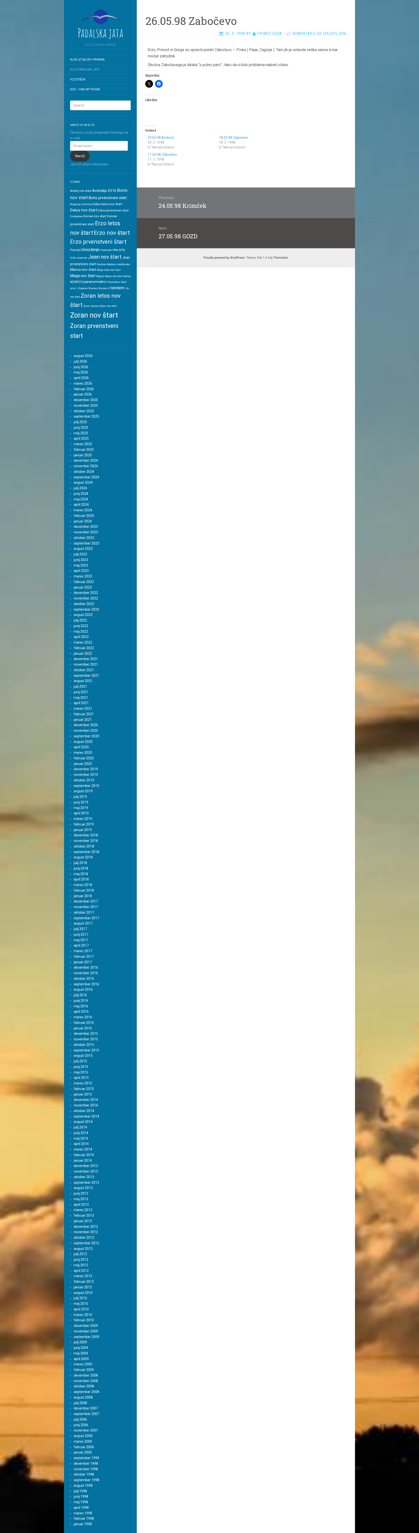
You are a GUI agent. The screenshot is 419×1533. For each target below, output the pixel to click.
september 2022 (86, 609)
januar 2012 (83, 1287)
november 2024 (86, 466)
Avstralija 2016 (104, 190)
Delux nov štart (83, 210)
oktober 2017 (84, 912)
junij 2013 (81, 1193)
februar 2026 (84, 389)
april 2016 (81, 1011)
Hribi (73, 257)
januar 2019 (83, 830)
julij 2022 (80, 620)
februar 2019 (84, 824)
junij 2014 (81, 1133)
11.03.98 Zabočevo (162, 154)
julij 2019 (80, 797)
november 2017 (86, 907)
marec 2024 (83, 510)
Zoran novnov (90, 306)
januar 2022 (83, 653)
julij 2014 (80, 1127)
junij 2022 (81, 626)
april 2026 (81, 378)
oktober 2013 (84, 1177)
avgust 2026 (83, 356)
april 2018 (81, 879)
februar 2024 (84, 516)
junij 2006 (81, 1425)
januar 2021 (83, 720)
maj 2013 (81, 1199)
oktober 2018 (84, 846)
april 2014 (81, 1144)
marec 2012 (83, 1276)
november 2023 (86, 532)
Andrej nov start (80, 191)
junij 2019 (81, 802)
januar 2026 (83, 394)
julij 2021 (80, 686)
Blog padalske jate (85, 69)
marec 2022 (83, 642)
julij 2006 (80, 1419)
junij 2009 (81, 1348)
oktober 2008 (84, 1386)
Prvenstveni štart (116, 282)
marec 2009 (83, 1364)
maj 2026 (81, 372)
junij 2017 (81, 934)
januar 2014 (83, 1160)
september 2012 (86, 1243)
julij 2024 (80, 488)
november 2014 (86, 1105)
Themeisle (281, 257)
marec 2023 (83, 576)
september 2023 (86, 543)
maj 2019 (81, 808)
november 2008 (86, 1381)
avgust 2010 (83, 1293)
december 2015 (86, 1033)
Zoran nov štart (94, 315)
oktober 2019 (84, 780)
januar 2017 (83, 962)
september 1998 (86, 1480)
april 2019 (81, 813)
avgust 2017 (83, 923)
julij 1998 (80, 1491)
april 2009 (81, 1359)
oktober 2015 (84, 1045)
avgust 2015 (83, 1056)
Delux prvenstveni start (113, 210)
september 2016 (86, 984)
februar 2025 (84, 449)
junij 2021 (81, 692)
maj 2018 (81, 874)
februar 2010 (84, 1320)
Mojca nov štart (113, 276)
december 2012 (86, 1227)
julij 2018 (80, 863)
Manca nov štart (83, 269)
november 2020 (86, 730)
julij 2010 (80, 1298)
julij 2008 (80, 1403)
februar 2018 (84, 890)
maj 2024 (81, 499)
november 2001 (86, 1430)
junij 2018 (81, 868)
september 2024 (86, 477)
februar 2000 (84, 1447)
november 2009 (86, 1331)
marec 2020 (83, 753)
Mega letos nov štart (109, 270)
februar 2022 (84, 648)
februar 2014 (84, 1155)
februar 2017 (84, 956)
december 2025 (86, 400)
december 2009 (86, 1326)
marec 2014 (83, 1149)
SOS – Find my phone (85, 89)
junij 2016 (81, 1001)
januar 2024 (83, 521)
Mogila (100, 276)
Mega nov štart (82, 275)
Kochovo (101, 264)
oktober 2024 (84, 472)
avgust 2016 (83, 989)
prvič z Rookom (79, 288)
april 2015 (81, 1078)
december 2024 (86, 460)
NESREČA (76, 282)
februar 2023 (84, 582)
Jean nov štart (104, 257)
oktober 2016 (84, 978)
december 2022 (86, 593)
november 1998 (86, 1469)
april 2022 (81, 637)
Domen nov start (94, 216)
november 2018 (86, 841)
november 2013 (86, 1171)
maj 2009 (81, 1353)
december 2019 (86, 769)
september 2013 (86, 1182)
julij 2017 (80, 929)
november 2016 (86, 973)
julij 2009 (80, 1342)
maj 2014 (81, 1138)
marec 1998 (83, 1513)
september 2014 (86, 1116)
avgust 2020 (83, 742)
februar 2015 (84, 1089)
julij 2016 (80, 995)
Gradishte (106, 250)
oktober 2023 (84, 538)
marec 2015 (83, 1083)
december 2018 (86, 835)
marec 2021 (83, 708)
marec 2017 (83, 951)
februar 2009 (84, 1370)
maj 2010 (81, 1304)
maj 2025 (81, 433)
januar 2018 (83, 896)
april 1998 (81, 1508)
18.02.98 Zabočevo (233, 138)
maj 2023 (81, 565)
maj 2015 (81, 1072)
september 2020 (86, 736)
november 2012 (86, 1232)
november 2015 (86, 1039)
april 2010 (81, 1309)
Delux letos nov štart (107, 204)
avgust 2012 (83, 1249)
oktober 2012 (84, 1237)
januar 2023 (83, 587)
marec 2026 (83, 383)
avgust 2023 (83, 549)
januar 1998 (83, 1524)
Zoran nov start (108, 306)
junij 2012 (81, 1259)
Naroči (80, 156)
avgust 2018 (83, 857)
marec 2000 (83, 1441)
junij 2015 (81, 1067)
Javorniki (82, 257)
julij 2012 (80, 1254)
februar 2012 (84, 1282)
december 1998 (86, 1463)
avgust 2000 (83, 1436)
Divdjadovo (76, 216)
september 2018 (86, 852)
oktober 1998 (84, 1474)
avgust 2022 (83, 615)
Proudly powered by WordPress (224, 257)
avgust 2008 (83, 1397)
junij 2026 (81, 367)
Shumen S (104, 288)
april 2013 (81, 1204)
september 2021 (86, 675)
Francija (75, 250)
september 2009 (86, 1337)
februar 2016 (84, 1023)
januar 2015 (83, 1094)
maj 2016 (81, 1006)
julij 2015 (80, 1061)
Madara (111, 264)
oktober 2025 (84, 411)
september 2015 (86, 1050)
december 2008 (86, 1375)
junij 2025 (81, 427)
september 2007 (86, 1414)
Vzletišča (77, 79)
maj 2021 (81, 698)
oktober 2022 (84, 604)
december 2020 (86, 725)
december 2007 (86, 1408)
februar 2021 (84, 714)
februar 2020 (84, 758)
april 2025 (81, 438)
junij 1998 (81, 1496)
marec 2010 (83, 1315)
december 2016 (86, 967)
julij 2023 (80, 554)
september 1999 (86, 1458)
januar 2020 (83, 764)
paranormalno (95, 282)
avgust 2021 (83, 681)
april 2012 (81, 1271)
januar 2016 (83, 1028)
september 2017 (86, 918)
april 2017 (81, 945)
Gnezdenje (90, 249)
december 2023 (86, 527)
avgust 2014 (83, 1122)
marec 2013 (83, 1210)
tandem (117, 287)
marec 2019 (83, 819)
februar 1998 (84, 1518)
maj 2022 (81, 631)
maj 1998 (81, 1502)
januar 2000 (83, 1452)
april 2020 (81, 747)
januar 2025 (83, 455)
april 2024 (81, 504)
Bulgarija (75, 204)
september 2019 (86, 786)
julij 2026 (80, 361)
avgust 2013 (83, 1188)
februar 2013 (84, 1215)
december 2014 (86, 1100)
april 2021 (81, 703)
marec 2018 (83, 885)
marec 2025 (83, 444)
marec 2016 (83, 1017)
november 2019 (86, 775)
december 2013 (86, 1166)
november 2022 (86, 598)
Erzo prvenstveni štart (98, 241)
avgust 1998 (83, 1485)
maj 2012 (81, 1265)
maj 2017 (81, 940)
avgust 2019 (83, 791)
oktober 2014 (84, 1111)
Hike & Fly (119, 250)
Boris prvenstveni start (108, 197)
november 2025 (86, 405)
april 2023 (81, 571)
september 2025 (86, 416)
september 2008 (86, 1392)
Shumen (93, 288)
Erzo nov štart (112, 232)
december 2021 (86, 659)
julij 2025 (80, 422)
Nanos (127, 276)
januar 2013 (83, 1221)
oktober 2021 (84, 670)
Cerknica (86, 204)
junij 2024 (81, 494)
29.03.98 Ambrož (161, 138)
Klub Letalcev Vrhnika (87, 59)
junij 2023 (81, 560)
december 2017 (86, 901)
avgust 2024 (83, 482)
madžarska (123, 264)
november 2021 (86, 664)
